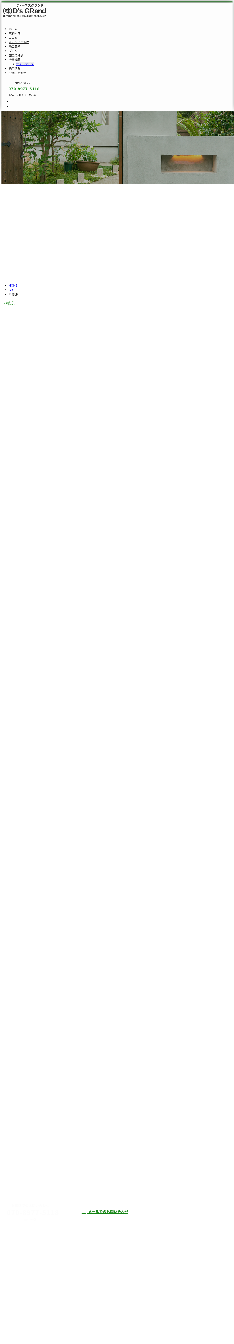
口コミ (13, 37)
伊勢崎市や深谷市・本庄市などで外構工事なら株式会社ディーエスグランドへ (191, 1220)
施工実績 (14, 46)
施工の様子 (16, 55)
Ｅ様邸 (20, 414)
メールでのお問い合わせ (107, 1211)
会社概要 (14, 59)
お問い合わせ (17, 72)
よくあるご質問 (19, 42)
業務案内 (14, 33)
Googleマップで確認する (19, 1302)
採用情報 (14, 68)
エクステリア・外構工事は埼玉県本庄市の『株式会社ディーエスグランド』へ (52, 1332)
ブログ (13, 51)
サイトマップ (25, 64)
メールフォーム (14, 113)
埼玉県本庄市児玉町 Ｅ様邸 (24, 400)
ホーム (13, 29)
